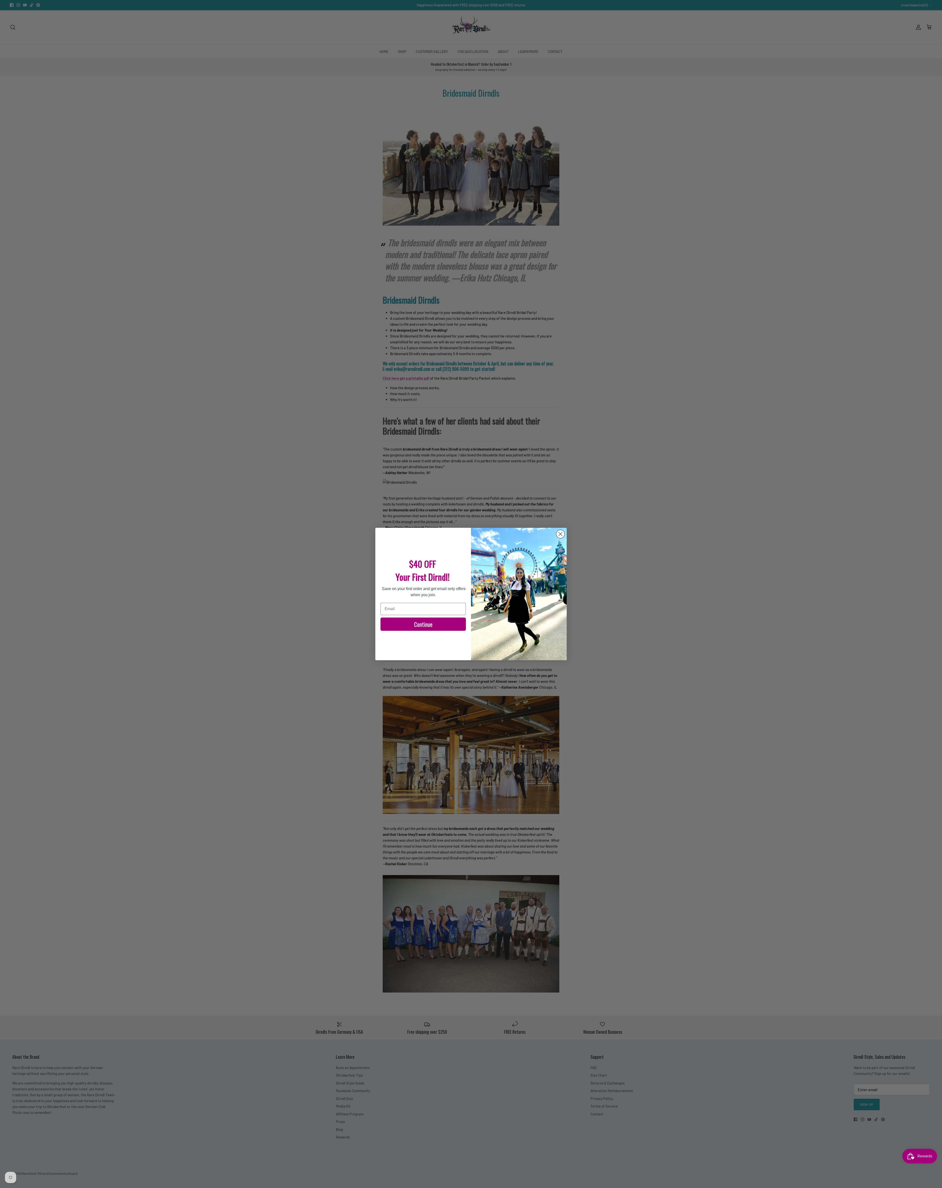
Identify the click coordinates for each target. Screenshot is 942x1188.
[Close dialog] (560, 534)
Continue (423, 624)
